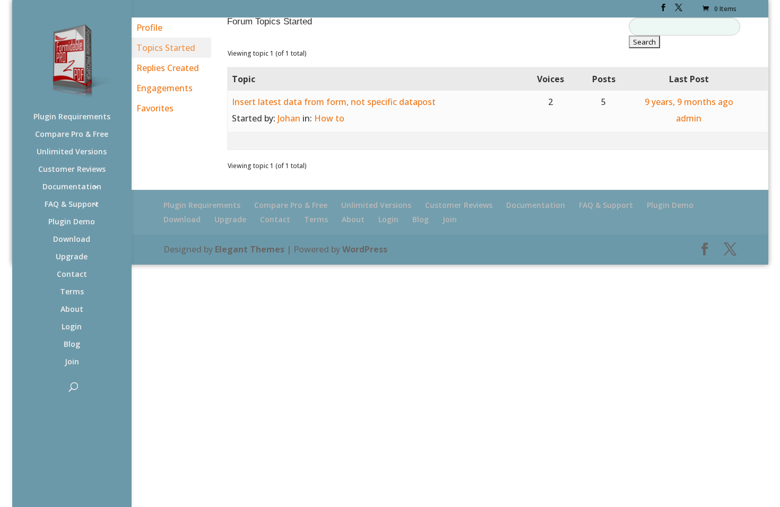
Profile (149, 27)
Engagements (164, 88)
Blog (72, 344)
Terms (72, 292)
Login (72, 327)
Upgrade (72, 257)
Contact (72, 274)
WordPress (364, 249)
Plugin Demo (71, 222)
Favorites (155, 108)
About (71, 309)
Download (71, 239)
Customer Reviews (72, 169)
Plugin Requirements (71, 117)
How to (329, 118)
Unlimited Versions (72, 152)
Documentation (71, 187)
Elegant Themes (249, 249)
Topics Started (165, 48)
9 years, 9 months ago (689, 102)
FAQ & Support (72, 204)
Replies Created (167, 68)
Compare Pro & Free (71, 134)
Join (72, 362)
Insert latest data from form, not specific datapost (334, 102)
